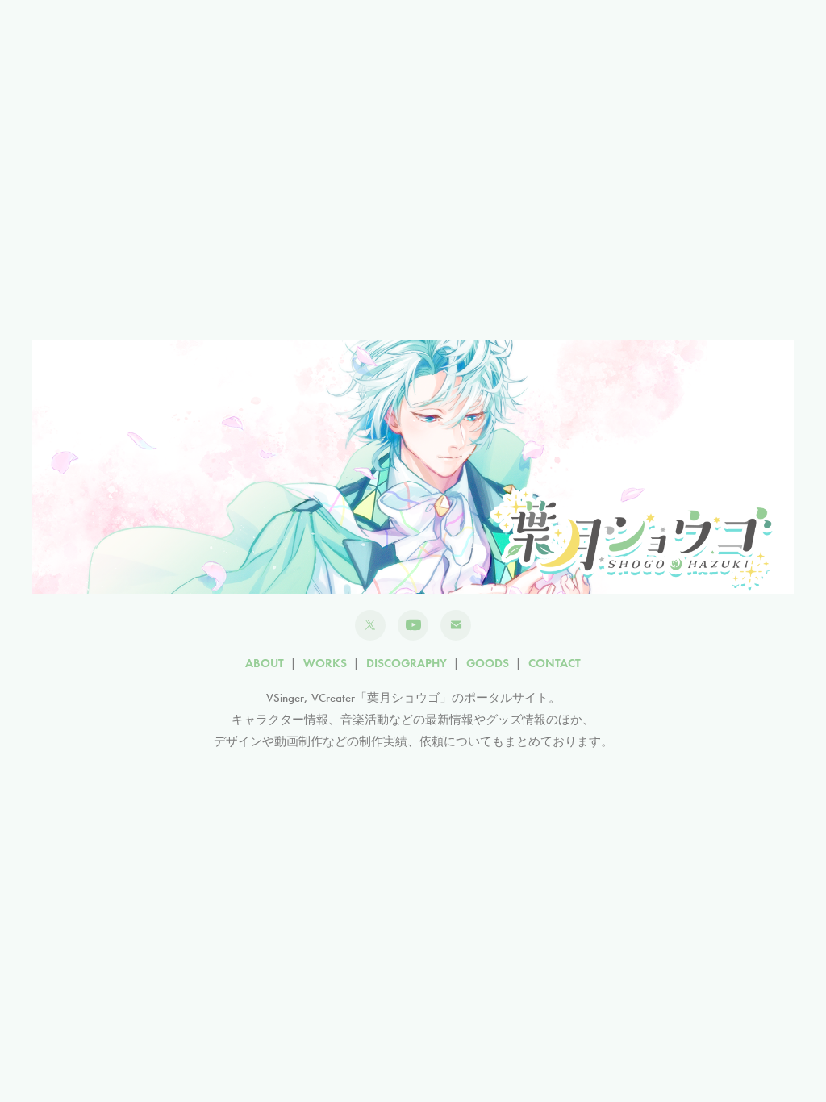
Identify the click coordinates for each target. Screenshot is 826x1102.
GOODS (487, 663)
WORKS (325, 663)
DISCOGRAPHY (406, 663)
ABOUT (264, 663)
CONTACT (554, 663)
